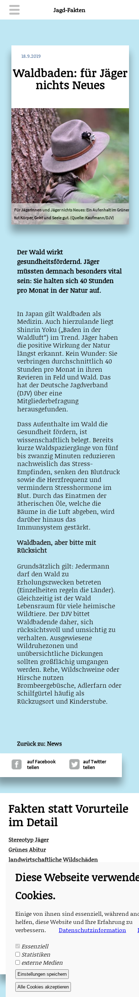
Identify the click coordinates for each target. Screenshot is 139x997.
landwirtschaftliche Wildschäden (53, 857)
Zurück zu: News (39, 743)
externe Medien (42, 962)
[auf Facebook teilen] (16, 767)
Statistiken (35, 954)
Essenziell (34, 946)
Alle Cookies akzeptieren (43, 987)
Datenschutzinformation (92, 930)
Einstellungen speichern (42, 974)
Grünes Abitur (27, 847)
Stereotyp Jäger (29, 837)
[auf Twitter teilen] (70, 767)
